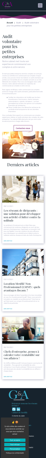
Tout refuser (15, 444)
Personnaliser (15, 448)
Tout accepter (15, 440)
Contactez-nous (23, 128)
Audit (18, 22)
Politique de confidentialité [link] (15, 453)
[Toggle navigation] (40, 5)
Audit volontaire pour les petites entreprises (23, 24)
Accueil (10, 22)
